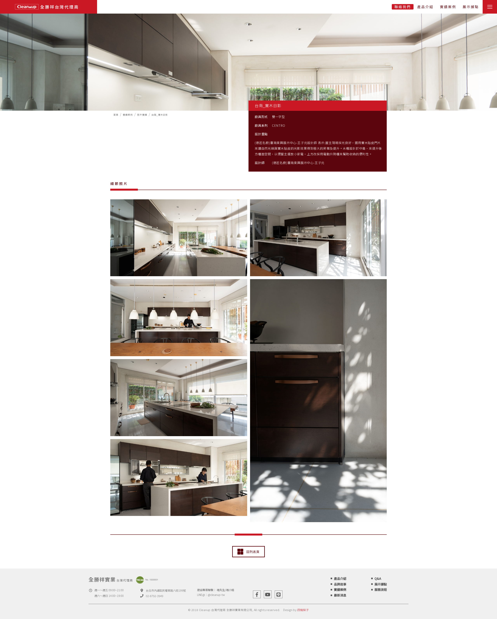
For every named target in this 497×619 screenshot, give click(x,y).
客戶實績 (142, 114)
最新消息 (340, 595)
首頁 (115, 114)
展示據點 (471, 6)
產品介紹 (425, 6)
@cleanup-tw (216, 595)
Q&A (377, 578)
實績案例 (448, 6)
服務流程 (380, 589)
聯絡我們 (402, 6)
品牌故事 (340, 584)
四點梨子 (303, 610)
